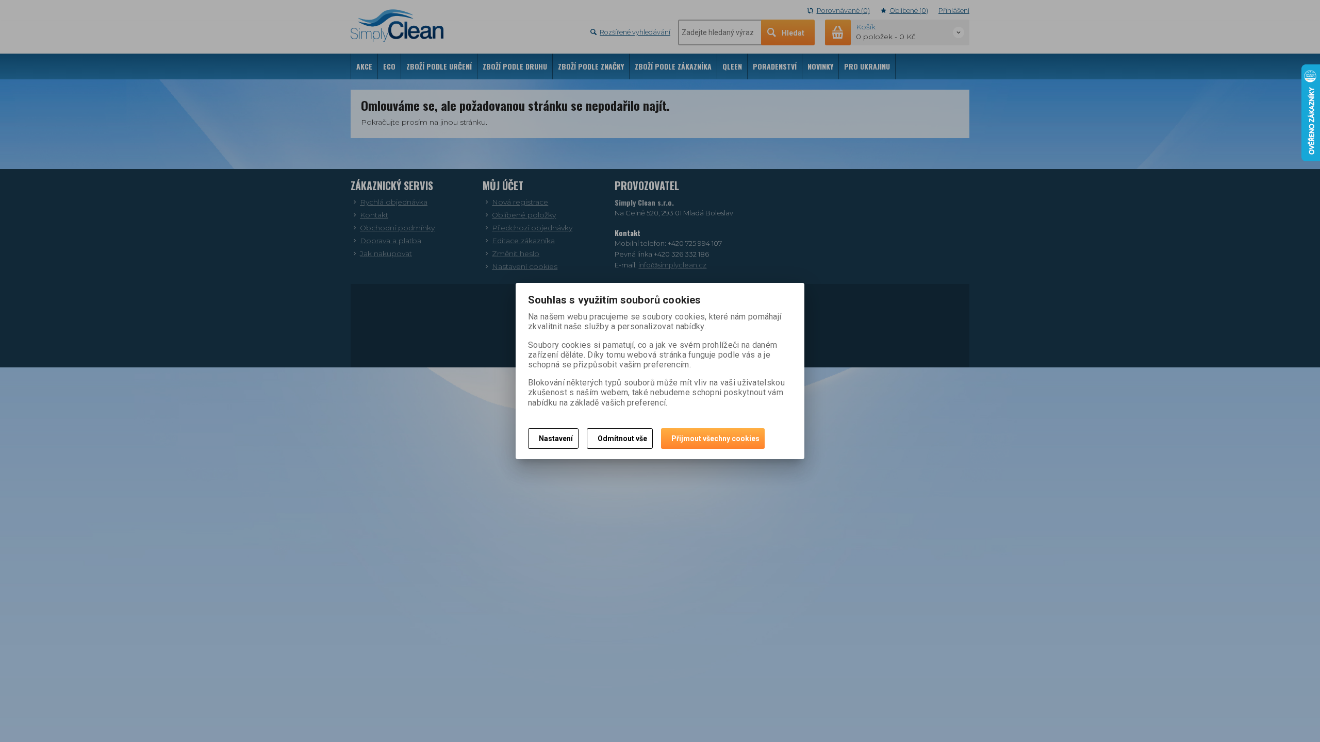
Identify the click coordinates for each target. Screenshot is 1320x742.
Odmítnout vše (622, 438)
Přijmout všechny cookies (715, 438)
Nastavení (556, 438)
